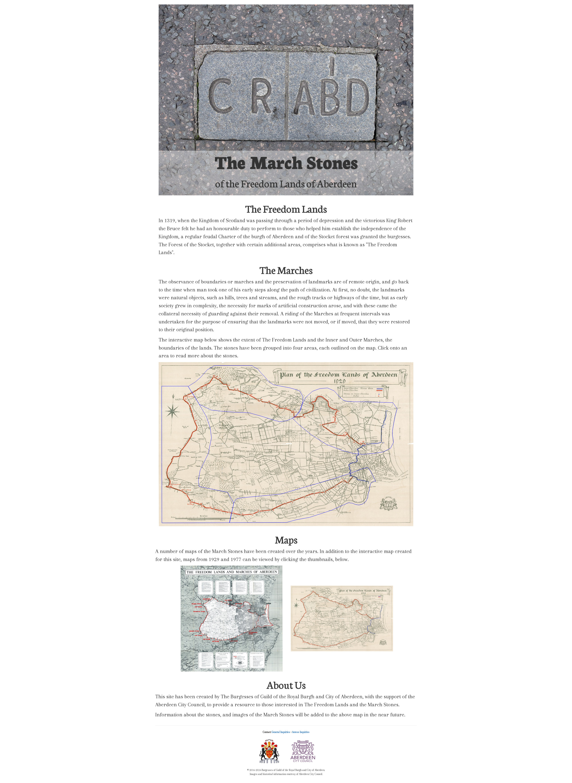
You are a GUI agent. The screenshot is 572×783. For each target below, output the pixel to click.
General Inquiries (281, 732)
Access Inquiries (300, 732)
